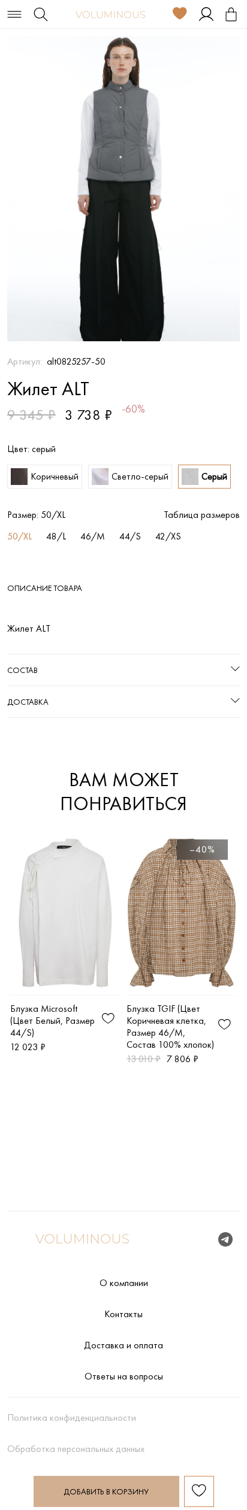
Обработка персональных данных (75, 1449)
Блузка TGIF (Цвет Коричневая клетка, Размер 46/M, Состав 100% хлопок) (170, 1026)
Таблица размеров (202, 515)
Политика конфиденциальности (71, 1418)
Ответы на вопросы (124, 1376)
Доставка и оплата (123, 1345)
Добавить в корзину (106, 1491)
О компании (124, 1283)
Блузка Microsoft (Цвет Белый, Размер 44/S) (52, 1020)
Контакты (123, 1314)
